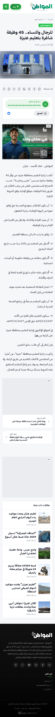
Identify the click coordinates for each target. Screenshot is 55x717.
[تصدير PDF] (9, 89)
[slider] (24, 105)
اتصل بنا (47, 689)
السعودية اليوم (39, 19)
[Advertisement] (27, 396)
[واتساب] (39, 89)
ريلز (14, 6)
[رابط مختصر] (14, 89)
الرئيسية (50, 19)
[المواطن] (41, 7)
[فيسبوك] (34, 89)
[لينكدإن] (24, 89)
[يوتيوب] (29, 665)
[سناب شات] (22, 665)
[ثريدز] (15, 665)
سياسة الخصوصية (43, 685)
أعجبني (40, 113)
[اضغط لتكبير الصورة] (27, 64)
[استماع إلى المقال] (45, 104)
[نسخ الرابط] (19, 89)
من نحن (47, 681)
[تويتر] (49, 665)
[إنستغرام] (36, 665)
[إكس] (29, 89)
